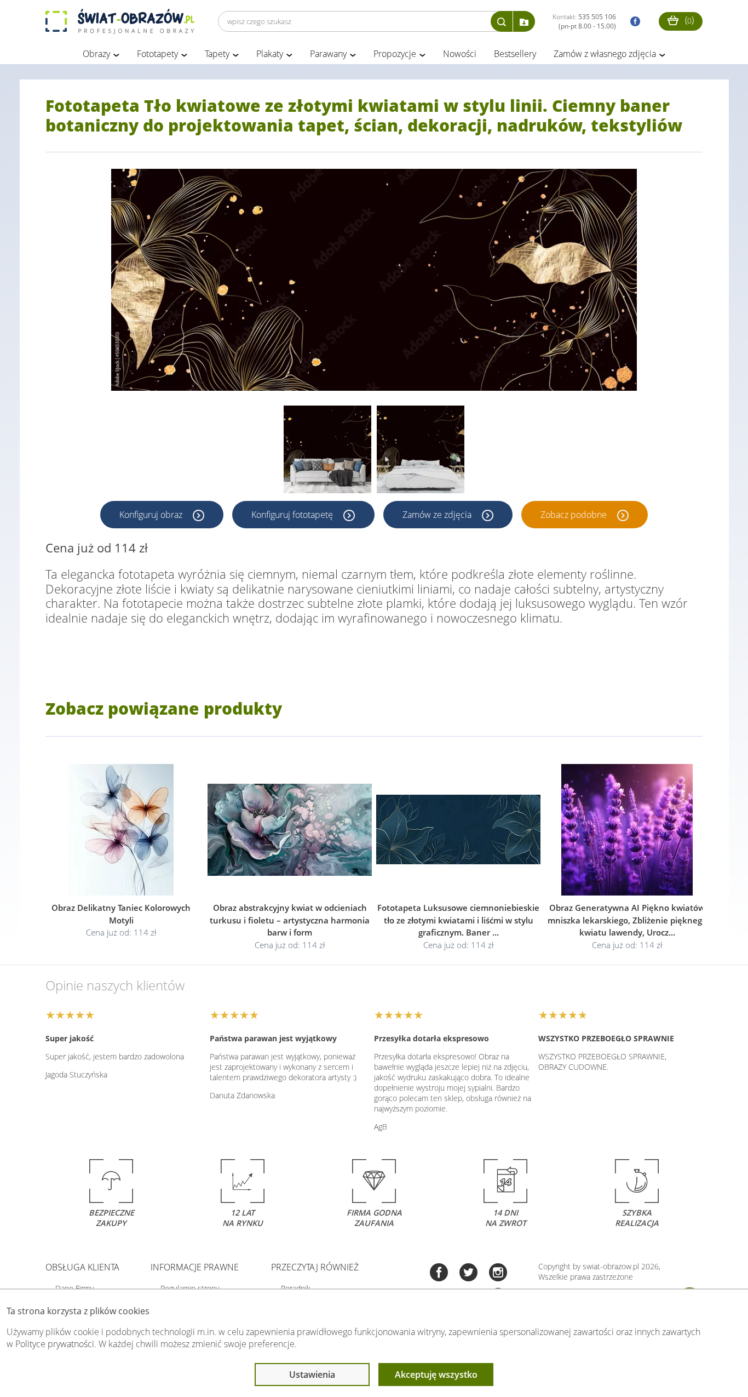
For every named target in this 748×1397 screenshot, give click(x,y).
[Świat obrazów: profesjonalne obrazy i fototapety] (119, 21)
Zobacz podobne (574, 515)
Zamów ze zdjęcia (438, 515)
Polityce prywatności (54, 1344)
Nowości (459, 54)
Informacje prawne (195, 1267)
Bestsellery (515, 54)
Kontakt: (584, 21)
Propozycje (394, 54)
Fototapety (157, 54)
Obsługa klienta (82, 1267)
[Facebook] (438, 1273)
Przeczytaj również (315, 1267)
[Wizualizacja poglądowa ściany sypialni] (420, 449)
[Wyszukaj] (502, 21)
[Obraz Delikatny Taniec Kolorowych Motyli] (121, 830)
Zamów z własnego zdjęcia (605, 54)
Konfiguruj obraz (152, 515)
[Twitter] (468, 1273)
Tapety (217, 54)
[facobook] (632, 21)
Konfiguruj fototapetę (293, 515)
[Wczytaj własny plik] (524, 21)
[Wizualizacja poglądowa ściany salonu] (327, 449)
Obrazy (96, 54)
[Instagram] (498, 1273)
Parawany (328, 54)
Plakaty (269, 54)
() (688, 20)
